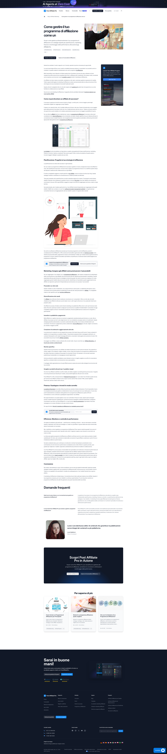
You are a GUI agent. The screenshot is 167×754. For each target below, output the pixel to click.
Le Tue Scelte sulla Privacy (94, 751)
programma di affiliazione (77, 114)
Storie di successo (78, 703)
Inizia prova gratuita (49, 717)
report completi (58, 455)
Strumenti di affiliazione (113, 710)
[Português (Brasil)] (120, 742)
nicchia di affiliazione (65, 292)
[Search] (90, 11)
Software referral (111, 708)
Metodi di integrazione (48, 704)
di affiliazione (79, 70)
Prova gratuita (108, 10)
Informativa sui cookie (101, 749)
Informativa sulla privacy (90, 749)
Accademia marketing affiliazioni (98, 703)
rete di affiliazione (57, 116)
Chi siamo (77, 698)
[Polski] (117, 742)
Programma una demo (67, 674)
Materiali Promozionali (69, 376)
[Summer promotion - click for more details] (83, 4)
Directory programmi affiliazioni (98, 709)
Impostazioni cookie (117, 749)
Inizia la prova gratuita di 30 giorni (88, 263)
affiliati (53, 114)
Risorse (67, 10)
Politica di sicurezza (78, 749)
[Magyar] (110, 742)
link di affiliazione (77, 323)
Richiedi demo (74, 263)
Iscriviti (94, 411)
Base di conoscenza (62, 698)
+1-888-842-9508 (50, 733)
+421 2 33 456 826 (50, 730)
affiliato (86, 290)
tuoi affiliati (71, 173)
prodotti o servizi (66, 77)
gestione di (75, 87)
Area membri (60, 701)
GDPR (109, 749)
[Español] (106, 742)
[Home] (44, 16)
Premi (76, 701)
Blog (92, 698)
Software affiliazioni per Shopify (115, 698)
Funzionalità (46, 701)
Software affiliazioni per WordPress (115, 705)
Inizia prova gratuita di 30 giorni (52, 674)
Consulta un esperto (97, 10)
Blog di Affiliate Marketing (53, 16)
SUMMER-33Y (62, 6)
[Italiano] (113, 742)
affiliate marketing (64, 337)
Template (93, 701)
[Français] (108, 742)
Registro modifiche (62, 703)
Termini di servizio (68, 749)
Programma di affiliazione (80, 706)
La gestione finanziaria (49, 389)
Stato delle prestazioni (62, 706)
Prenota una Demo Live (50, 57)
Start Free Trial (112, 79)
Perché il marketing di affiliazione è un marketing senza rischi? (68, 406)
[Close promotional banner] (165, 2)
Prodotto (61, 10)
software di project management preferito (75, 189)
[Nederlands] (115, 742)
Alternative (46, 710)
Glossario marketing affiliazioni (97, 706)
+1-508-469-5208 (50, 735)
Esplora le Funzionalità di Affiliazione (67, 57)
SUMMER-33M (49, 6)
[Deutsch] (101, 742)
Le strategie (47, 151)
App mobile (46, 707)
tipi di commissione (79, 401)
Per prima (76, 180)
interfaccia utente (89, 252)
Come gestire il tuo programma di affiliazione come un (73, 16)
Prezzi (45, 699)
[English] (103, 742)
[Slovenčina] (122, 742)
